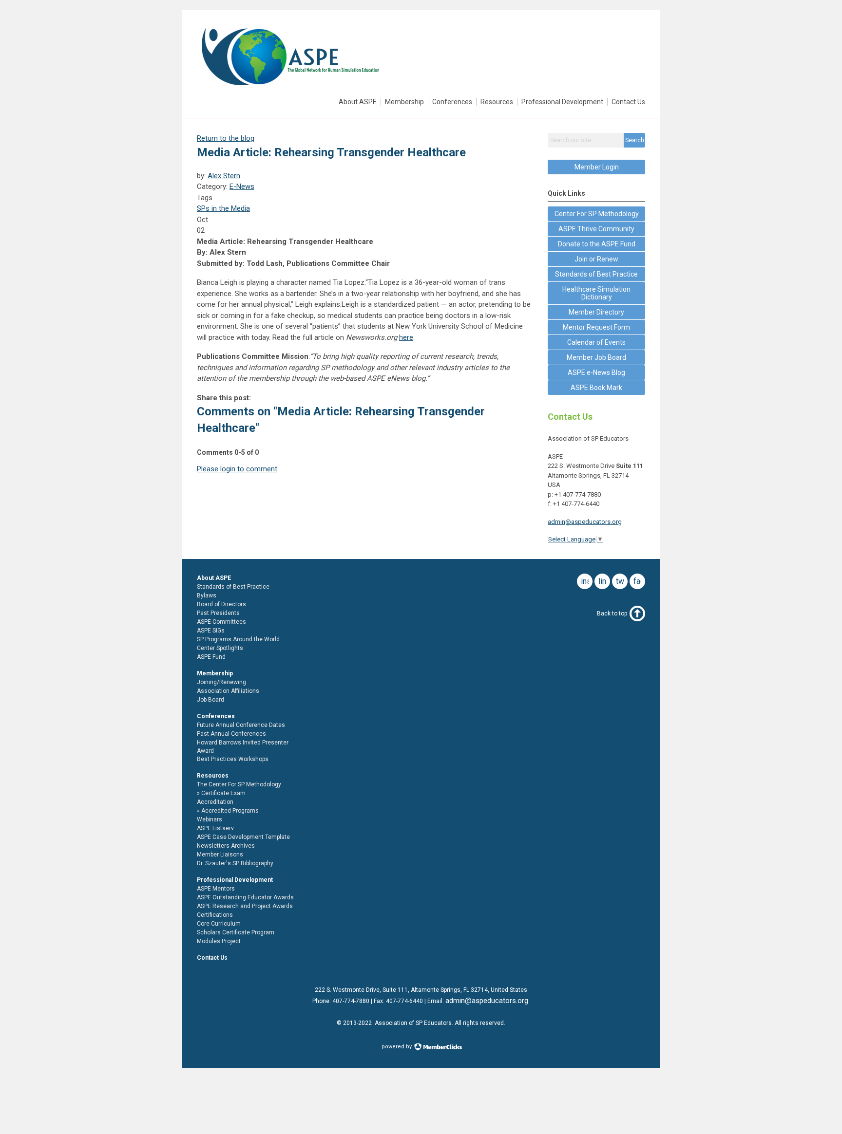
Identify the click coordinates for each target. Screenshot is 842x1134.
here (406, 337)
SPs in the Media (223, 208)
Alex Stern (224, 175)
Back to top (612, 613)
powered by (397, 1046)
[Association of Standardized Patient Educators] (290, 88)
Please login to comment (237, 469)
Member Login (596, 167)
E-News (242, 186)
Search (634, 140)
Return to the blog (225, 138)
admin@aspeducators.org (585, 521)
